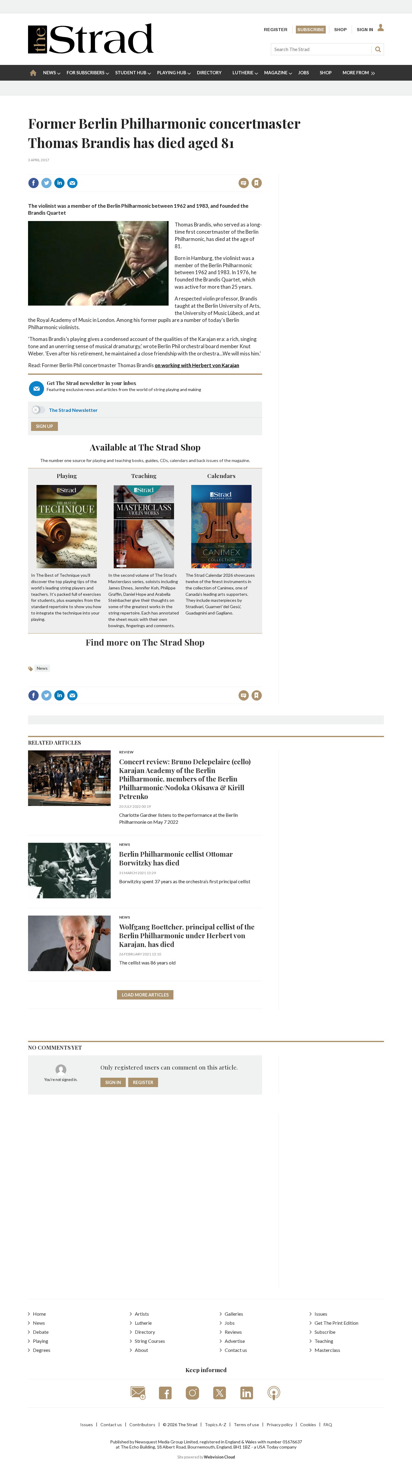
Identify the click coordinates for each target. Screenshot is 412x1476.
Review (126, 752)
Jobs (230, 1323)
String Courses (150, 1341)
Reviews (233, 1332)
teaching (123, 460)
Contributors (142, 1424)
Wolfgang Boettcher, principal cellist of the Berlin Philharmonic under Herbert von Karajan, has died (187, 935)
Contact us (236, 1350)
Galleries (234, 1314)
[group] (356, 73)
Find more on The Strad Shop (145, 642)
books (138, 460)
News (42, 668)
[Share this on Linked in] (59, 183)
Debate (41, 1332)
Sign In (365, 29)
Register (275, 29)
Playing (67, 476)
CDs (164, 460)
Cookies (308, 1424)
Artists (142, 1314)
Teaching (144, 476)
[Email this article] (72, 183)
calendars (179, 460)
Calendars (221, 476)
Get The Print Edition (336, 1323)
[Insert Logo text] (91, 51)
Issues (321, 1314)
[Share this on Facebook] (33, 183)
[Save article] (256, 183)
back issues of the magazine (223, 460)
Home (39, 1314)
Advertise (235, 1341)
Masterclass (327, 1350)
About (141, 1350)
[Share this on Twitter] (46, 183)
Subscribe (310, 29)
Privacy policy (280, 1424)
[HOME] (33, 73)
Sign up (44, 426)
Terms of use (246, 1424)
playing (99, 460)
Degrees (41, 1350)
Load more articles (145, 994)
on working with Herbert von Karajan (197, 365)
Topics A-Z (215, 1424)
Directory (145, 1332)
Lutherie (143, 1323)
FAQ (328, 1424)
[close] (261, 169)
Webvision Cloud (219, 1457)
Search (378, 49)
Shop (340, 29)
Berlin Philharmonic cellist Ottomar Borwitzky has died (176, 858)
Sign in (181, 169)
